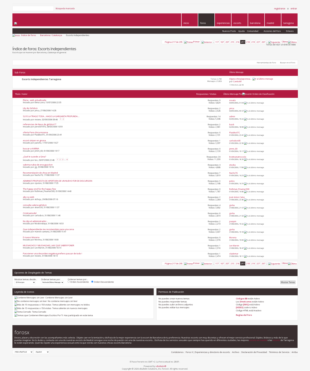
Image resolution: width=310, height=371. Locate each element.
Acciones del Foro (272, 31)
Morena (38, 239)
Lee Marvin (39, 247)
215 (232, 42)
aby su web (28, 197)
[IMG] (246, 304)
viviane (38, 119)
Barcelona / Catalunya (51, 35)
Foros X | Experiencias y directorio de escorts (208, 352)
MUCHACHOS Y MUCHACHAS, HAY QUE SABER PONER (48, 245)
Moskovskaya (41, 223)
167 (222, 42)
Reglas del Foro (244, 315)
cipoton (38, 183)
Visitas (213, 94)
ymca (37, 110)
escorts (276, 340)
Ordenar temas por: (50, 279)
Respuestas (202, 94)
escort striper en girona (34, 140)
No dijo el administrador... (35, 221)
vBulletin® (161, 366)
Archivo (235, 352)
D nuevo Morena (31, 237)
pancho (38, 142)
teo (36, 160)
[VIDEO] (239, 307)
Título (17, 94)
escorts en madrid (258, 340)
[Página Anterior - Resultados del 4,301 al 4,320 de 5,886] (207, 42)
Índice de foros (28, 35)
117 (217, 42)
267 (263, 42)
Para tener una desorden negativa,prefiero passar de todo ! (52, 253)
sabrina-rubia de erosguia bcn (38, 164)
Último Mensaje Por (232, 94)
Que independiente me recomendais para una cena (48, 229)
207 (227, 42)
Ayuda (241, 31)
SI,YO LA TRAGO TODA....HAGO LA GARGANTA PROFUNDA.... (51, 116)
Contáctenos (177, 352)
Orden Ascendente (79, 282)
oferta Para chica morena (35, 132)
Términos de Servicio (279, 352)
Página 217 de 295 (173, 42)
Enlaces (290, 31)
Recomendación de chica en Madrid (40, 172)
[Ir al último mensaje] (254, 103)
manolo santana (42, 231)
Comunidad (252, 31)
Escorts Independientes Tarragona (41, 79)
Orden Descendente (103, 282)
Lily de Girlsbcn (30, 108)
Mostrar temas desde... (26, 279)
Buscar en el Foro (287, 62)
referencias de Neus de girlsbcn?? (39, 124)
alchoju (38, 199)
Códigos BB (241, 298)
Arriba (295, 352)
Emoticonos (246, 301)
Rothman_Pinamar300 (45, 191)
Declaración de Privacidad (254, 352)
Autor (24, 94)
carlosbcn (39, 215)
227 (258, 42)
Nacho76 (39, 175)
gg (36, 167)
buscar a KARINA (31, 148)
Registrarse (279, 8)
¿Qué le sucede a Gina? (34, 156)
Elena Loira (40, 102)
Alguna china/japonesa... (240, 78)
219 (253, 42)
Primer (196, 41)
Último (285, 41)
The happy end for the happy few (39, 188)
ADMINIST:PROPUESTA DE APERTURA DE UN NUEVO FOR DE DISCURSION (57, 180)
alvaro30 (39, 207)
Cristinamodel (29, 213)
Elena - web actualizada (34, 100)
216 (237, 42)
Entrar (294, 8)
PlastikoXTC (40, 134)
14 (219, 116)
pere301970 (40, 126)
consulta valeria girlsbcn (35, 205)
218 (248, 42)
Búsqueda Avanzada (65, 8)
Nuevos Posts (229, 31)
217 (242, 42)
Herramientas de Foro (266, 62)
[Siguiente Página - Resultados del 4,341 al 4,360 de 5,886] (274, 42)
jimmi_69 (39, 150)
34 (219, 156)
